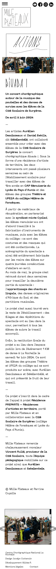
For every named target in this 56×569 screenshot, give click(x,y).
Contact (34, 567)
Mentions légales (14, 567)
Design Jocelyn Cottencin (18, 559)
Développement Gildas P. (18, 563)
